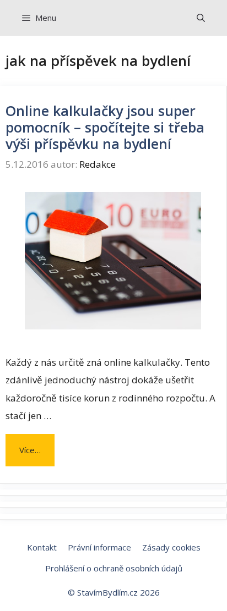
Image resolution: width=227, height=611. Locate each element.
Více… (30, 449)
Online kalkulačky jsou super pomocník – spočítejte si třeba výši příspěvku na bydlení (105, 127)
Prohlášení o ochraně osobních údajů (113, 568)
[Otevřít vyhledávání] (201, 18)
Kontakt (42, 547)
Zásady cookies (171, 547)
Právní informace (99, 547)
